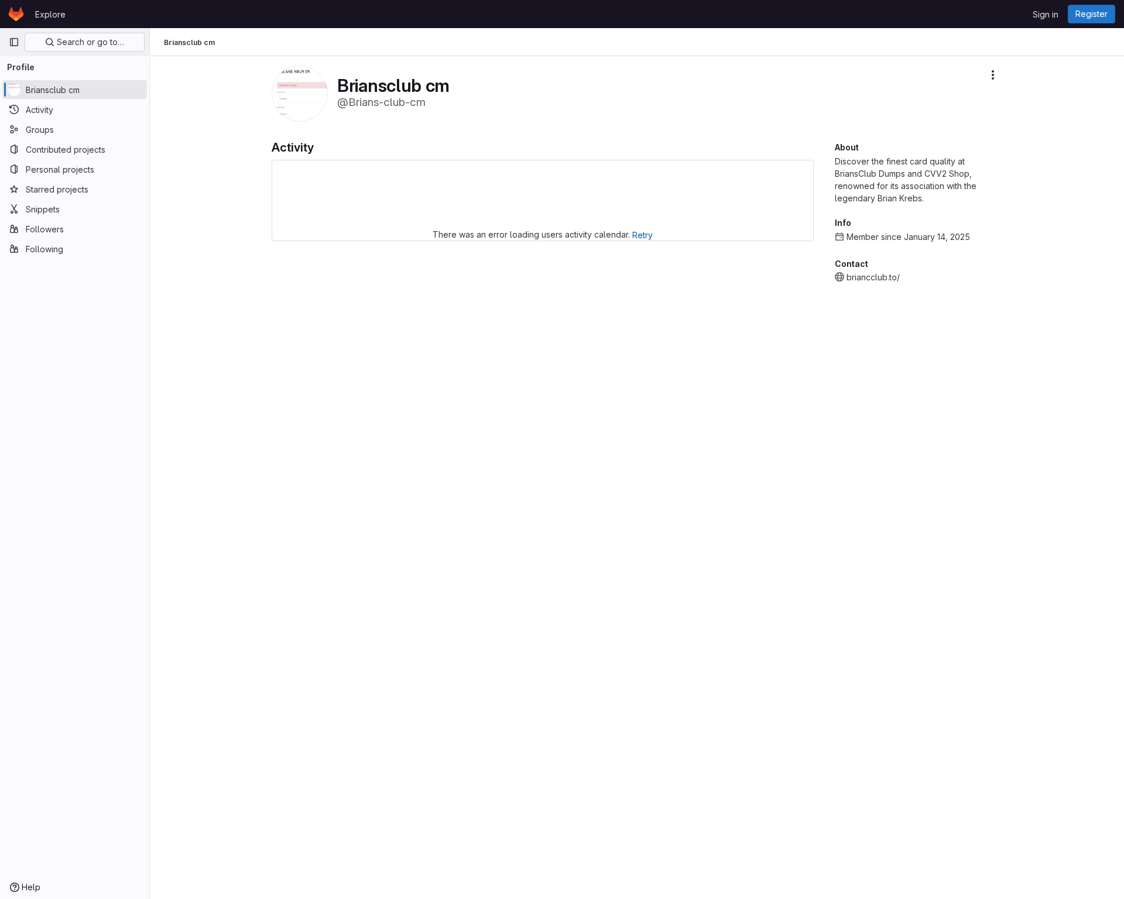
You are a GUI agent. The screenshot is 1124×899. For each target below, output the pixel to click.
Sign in (1045, 14)
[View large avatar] (300, 93)
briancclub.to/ (873, 277)
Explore (50, 14)
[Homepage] (16, 14)
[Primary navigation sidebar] (14, 42)
